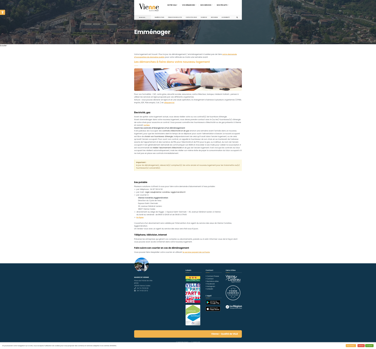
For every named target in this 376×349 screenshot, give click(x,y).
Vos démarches (188, 5)
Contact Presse (213, 276)
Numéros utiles (213, 281)
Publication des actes (175, 17)
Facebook (204, 17)
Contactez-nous (191, 17)
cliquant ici (169, 102)
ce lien (147, 125)
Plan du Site (196, 342)
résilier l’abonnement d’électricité (167, 147)
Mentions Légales (183, 342)
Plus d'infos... (351, 346)
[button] (2, 12)
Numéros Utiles (159, 17)
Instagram (214, 17)
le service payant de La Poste (196, 252)
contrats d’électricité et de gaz (175, 131)
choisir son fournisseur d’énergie (158, 136)
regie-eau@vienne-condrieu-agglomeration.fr (165, 192)
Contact (210, 279)
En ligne (140, 217)
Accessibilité (226, 17)
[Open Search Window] (237, 17)
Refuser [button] (361, 346)
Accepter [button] (369, 346)
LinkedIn (210, 289)
